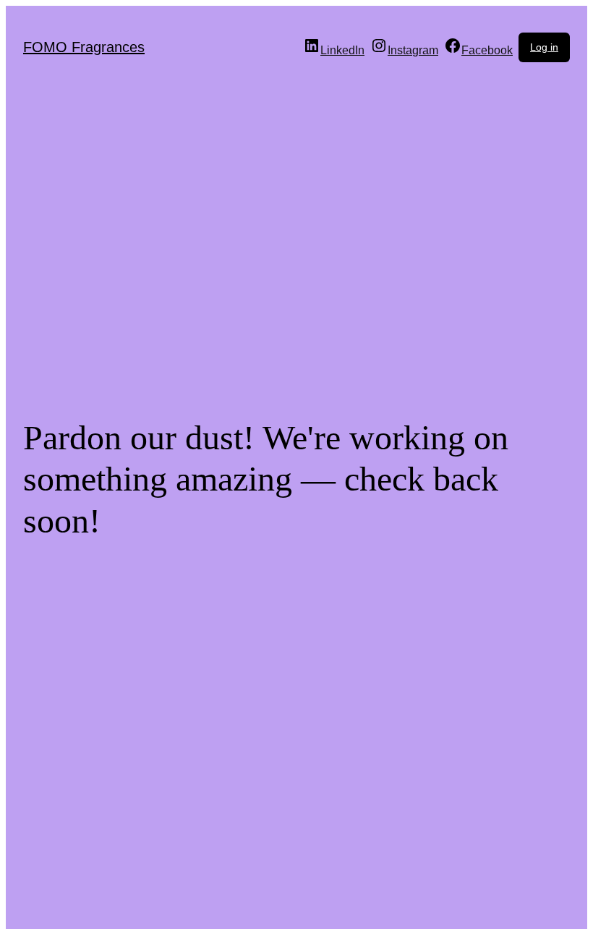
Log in (544, 47)
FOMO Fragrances (84, 47)
